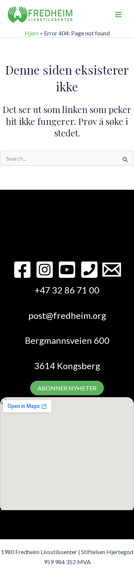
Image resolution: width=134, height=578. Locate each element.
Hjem (32, 33)
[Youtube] (67, 269)
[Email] (111, 269)
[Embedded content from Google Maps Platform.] (67, 453)
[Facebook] (22, 269)
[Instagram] (44, 269)
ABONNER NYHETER (67, 388)
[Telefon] (89, 269)
